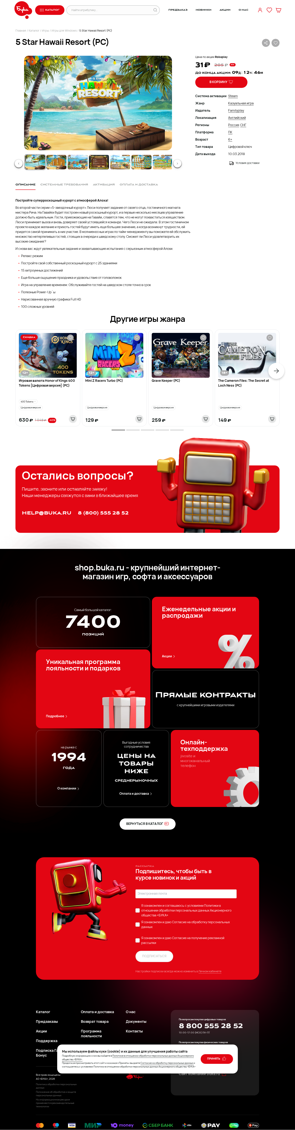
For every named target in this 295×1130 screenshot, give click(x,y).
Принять (214, 1058)
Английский (237, 118)
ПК (230, 132)
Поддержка (46, 1041)
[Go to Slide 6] (141, 162)
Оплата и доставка (134, 794)
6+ (230, 139)
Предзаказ (177, 9)
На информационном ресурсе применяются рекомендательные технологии (55, 1103)
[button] (97, 103)
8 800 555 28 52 (211, 1026)
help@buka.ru (46, 513)
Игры (45, 30)
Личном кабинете (209, 971)
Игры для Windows (64, 30)
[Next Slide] (177, 164)
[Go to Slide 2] (56, 162)
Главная (20, 30)
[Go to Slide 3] (78, 162)
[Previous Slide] (19, 164)
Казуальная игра (241, 103)
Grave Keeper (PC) (166, 381)
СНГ (243, 125)
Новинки (203, 9)
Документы (136, 1022)
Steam (233, 96)
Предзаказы (47, 1022)
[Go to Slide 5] (120, 162)
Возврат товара (95, 1022)
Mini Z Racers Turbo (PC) (104, 381)
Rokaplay (221, 57)
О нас (243, 9)
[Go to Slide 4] (99, 162)
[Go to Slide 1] (35, 162)
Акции (225, 9)
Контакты (134, 1031)
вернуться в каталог (144, 824)
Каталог (34, 30)
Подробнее (55, 716)
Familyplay (236, 110)
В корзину (218, 82)
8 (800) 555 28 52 (103, 513)
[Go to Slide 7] (163, 162)
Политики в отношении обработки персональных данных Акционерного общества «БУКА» (186, 910)
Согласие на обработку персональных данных (166, 1063)
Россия (233, 125)
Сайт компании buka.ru (199, 1074)
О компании (66, 788)
